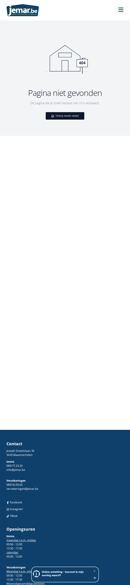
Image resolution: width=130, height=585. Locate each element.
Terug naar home (67, 115)
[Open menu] (121, 9)
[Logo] (22, 10)
